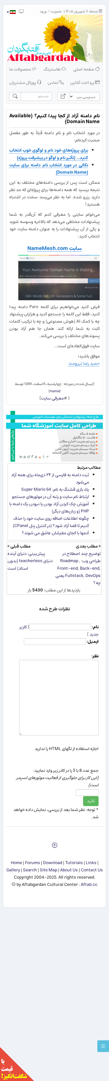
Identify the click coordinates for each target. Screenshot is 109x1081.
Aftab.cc (89, 884)
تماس (53, 83)
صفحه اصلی (84, 69)
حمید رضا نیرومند (84, 363)
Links (91, 863)
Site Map (48, 870)
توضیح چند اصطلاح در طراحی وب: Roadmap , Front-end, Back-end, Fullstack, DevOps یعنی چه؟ (78, 568)
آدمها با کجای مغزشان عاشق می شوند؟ (55, 533)
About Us (69, 870)
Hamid (55, 391)
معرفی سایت (52, 398)
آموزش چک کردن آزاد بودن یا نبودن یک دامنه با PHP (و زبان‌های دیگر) (49, 507)
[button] (11, 12)
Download (52, 863)
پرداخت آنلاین (82, 83)
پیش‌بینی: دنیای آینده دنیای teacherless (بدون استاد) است (30, 561)
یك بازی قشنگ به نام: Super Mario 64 (55, 489)
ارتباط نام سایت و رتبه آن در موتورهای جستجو (50, 497)
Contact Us (92, 870)
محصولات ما (20, 69)
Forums (32, 863)
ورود (43, 11)
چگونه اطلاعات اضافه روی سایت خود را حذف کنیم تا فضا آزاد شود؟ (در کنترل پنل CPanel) (51, 522)
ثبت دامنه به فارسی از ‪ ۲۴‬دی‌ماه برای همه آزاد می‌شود (50, 478)
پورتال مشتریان (23, 83)
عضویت (56, 11)
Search (30, 870)
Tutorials (74, 863)
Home (16, 863)
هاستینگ (52, 69)
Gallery (13, 870)
